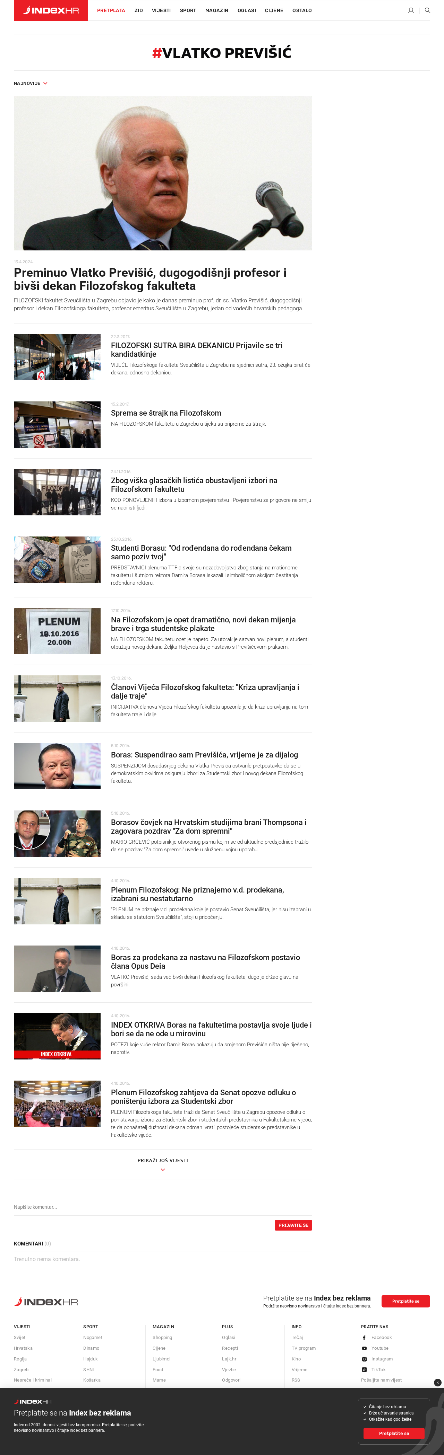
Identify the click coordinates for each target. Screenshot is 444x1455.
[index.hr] (51, 10)
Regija (20, 1358)
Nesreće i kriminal (33, 1380)
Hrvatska (23, 1348)
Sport (188, 11)
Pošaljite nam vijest (381, 1380)
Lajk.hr (229, 1358)
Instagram (382, 1358)
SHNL (89, 1369)
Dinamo (91, 1348)
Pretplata (111, 11)
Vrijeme (300, 1369)
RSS (296, 1380)
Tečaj (297, 1337)
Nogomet (92, 1337)
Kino (296, 1358)
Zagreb (21, 1369)
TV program (304, 1348)
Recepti (230, 1348)
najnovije (27, 83)
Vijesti (161, 11)
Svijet (19, 1337)
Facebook (382, 1337)
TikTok (379, 1369)
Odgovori (231, 1380)
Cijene (274, 11)
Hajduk (90, 1358)
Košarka (92, 1380)
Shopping (162, 1337)
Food (158, 1369)
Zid (139, 11)
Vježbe (229, 1369)
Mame (159, 1380)
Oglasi (247, 11)
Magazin (163, 1326)
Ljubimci (161, 1358)
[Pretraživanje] (425, 10)
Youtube (380, 1348)
